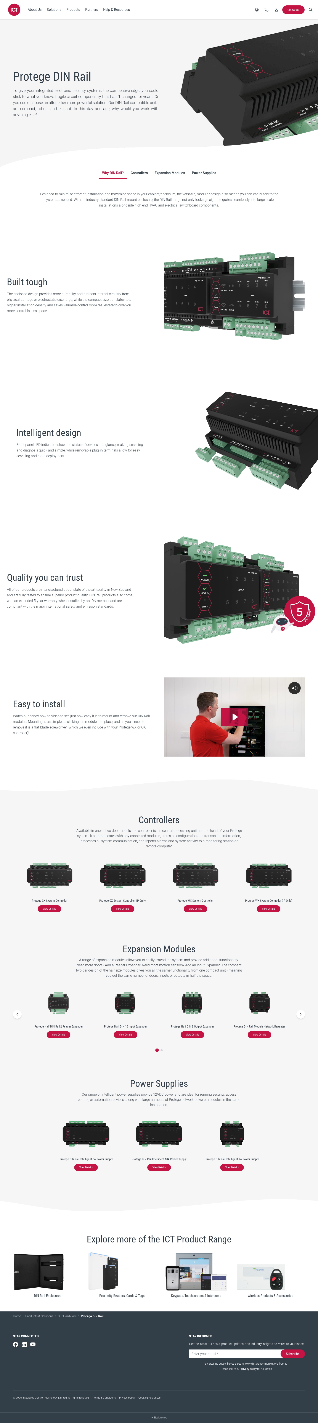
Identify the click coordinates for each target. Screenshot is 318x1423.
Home (17, 1316)
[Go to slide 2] (162, 1050)
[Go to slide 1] (157, 1050)
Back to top (160, 1417)
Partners (91, 10)
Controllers (139, 173)
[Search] (311, 10)
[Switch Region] (257, 10)
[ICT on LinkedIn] (24, 1344)
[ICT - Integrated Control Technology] (14, 9)
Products (73, 10)
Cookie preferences (149, 1397)
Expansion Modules (170, 173)
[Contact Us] (266, 10)
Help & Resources (116, 10)
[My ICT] (276, 10)
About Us (35, 10)
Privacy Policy (127, 1397)
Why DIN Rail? (113, 173)
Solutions (54, 10)
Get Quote (293, 9)
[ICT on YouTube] (32, 1344)
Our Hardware (67, 1316)
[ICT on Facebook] (15, 1344)
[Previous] (17, 1014)
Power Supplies (204, 173)
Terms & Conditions (104, 1397)
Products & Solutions (39, 1316)
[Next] (300, 1014)
